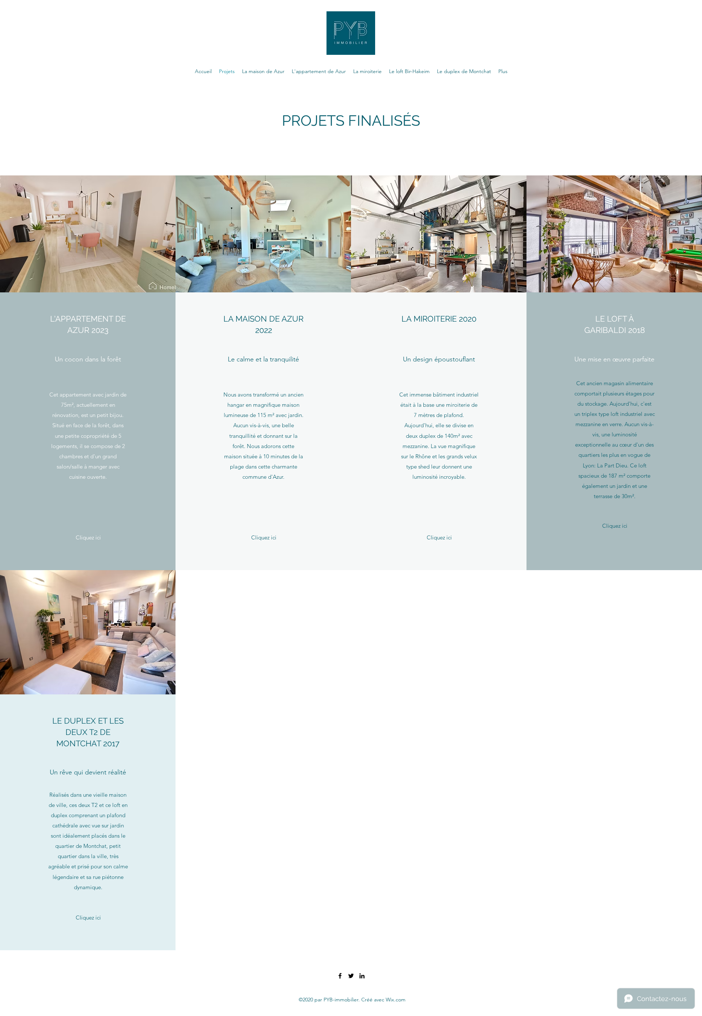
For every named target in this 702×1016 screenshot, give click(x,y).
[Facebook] (340, 975)
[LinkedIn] (362, 975)
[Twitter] (351, 975)
